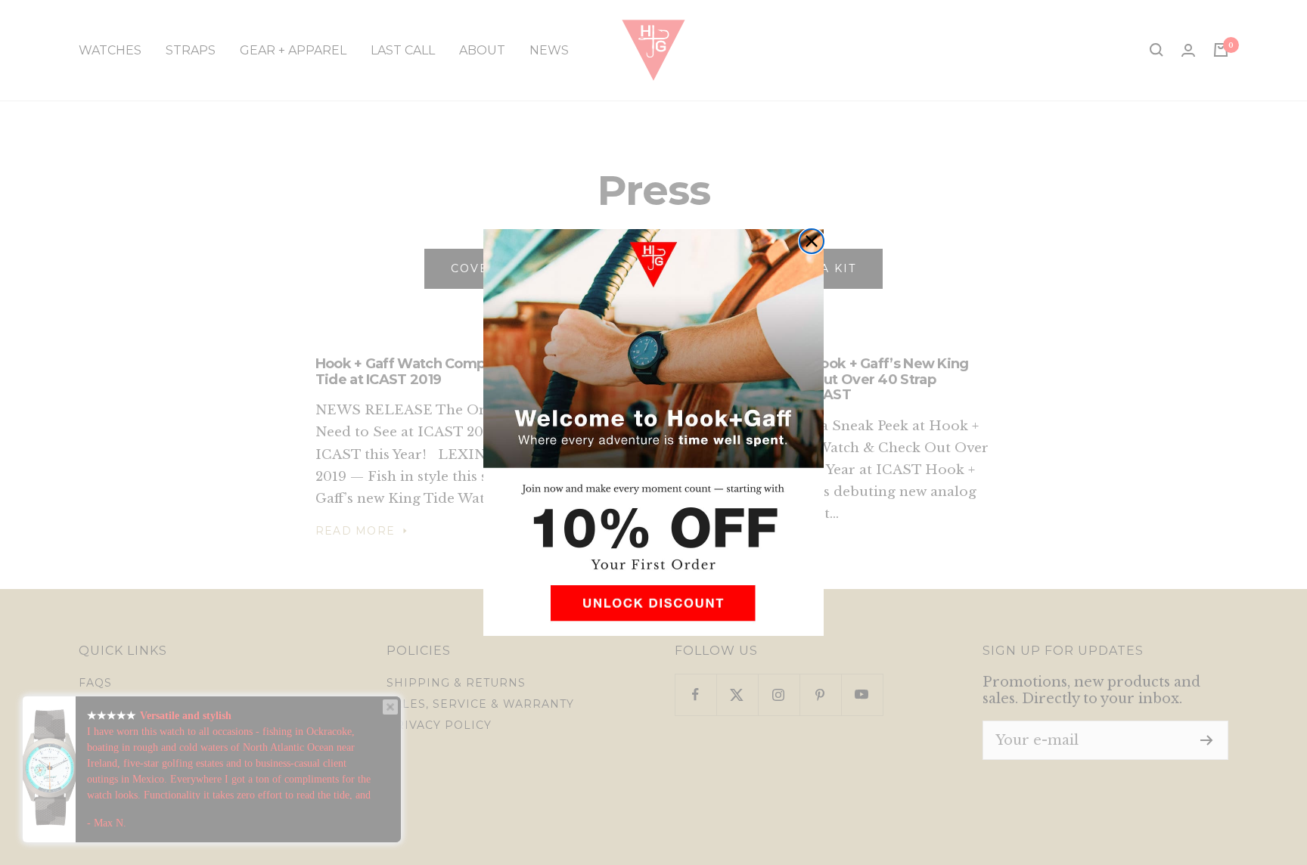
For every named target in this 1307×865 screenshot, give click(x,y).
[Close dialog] (811, 241)
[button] (653, 609)
